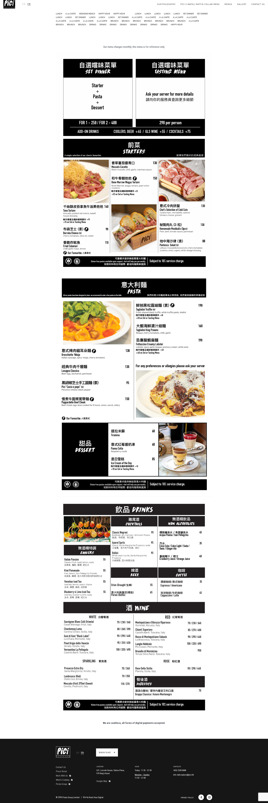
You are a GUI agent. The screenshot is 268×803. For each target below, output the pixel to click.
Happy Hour (104, 14)
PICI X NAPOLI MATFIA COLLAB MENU (200, 4)
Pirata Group (61, 784)
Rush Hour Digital (96, 797)
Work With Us (62, 775)
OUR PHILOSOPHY (166, 4)
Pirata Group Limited (70, 797)
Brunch (114, 21)
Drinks (92, 25)
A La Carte (70, 14)
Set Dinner (188, 14)
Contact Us (61, 767)
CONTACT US (258, 4)
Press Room (61, 771)
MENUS (228, 4)
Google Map (101, 781)
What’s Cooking (62, 780)
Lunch (59, 14)
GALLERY (242, 4)
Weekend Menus (87, 14)
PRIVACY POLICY (187, 798)
